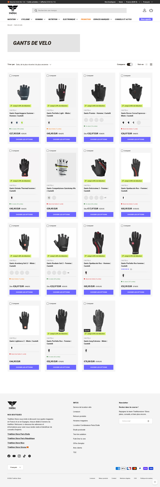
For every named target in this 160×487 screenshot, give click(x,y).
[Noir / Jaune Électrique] (22, 123)
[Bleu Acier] (91, 198)
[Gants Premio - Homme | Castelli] (98, 92)
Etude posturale (79, 430)
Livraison (76, 412)
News (121, 2)
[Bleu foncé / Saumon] (86, 198)
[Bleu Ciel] (96, 198)
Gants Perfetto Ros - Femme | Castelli (59, 342)
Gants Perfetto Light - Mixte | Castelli (59, 114)
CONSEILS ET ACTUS (123, 19)
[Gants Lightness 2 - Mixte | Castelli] (24, 320)
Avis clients (77, 448)
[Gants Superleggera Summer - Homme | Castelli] (24, 92)
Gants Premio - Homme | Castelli (97, 113)
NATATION (11, 19)
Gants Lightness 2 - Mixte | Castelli (23, 341)
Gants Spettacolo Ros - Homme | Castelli (97, 264)
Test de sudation (79, 434)
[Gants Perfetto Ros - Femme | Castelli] (61, 320)
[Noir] (12, 123)
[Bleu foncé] (128, 123)
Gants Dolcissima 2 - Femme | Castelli (96, 189)
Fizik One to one (79, 439)
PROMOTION (86, 19)
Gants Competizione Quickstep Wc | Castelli (61, 189)
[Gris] (102, 120)
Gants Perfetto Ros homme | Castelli (132, 264)
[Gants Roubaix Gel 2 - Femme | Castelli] (61, 242)
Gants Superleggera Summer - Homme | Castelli (22, 114)
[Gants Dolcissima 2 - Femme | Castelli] (98, 167)
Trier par (11, 64)
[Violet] (102, 198)
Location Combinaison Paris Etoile (86, 425)
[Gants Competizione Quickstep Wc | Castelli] (61, 167)
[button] (151, 10)
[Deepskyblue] (54, 198)
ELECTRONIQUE (69, 19)
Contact (114, 478)
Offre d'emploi (78, 443)
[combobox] (79, 10)
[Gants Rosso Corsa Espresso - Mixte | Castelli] (136, 92)
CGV (135, 478)
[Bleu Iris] (64, 273)
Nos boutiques (110, 2)
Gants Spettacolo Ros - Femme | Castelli (134, 189)
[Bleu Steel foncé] (17, 273)
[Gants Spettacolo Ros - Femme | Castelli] (136, 167)
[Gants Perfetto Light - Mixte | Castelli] (61, 92)
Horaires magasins (80, 421)
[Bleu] (96, 120)
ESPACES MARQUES (101, 19)
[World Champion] (49, 198)
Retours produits (79, 416)
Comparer (121, 64)
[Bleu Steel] (139, 123)
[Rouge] (54, 273)
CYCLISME (25, 19)
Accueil (9, 25)
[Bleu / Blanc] (17, 123)
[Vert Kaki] (27, 273)
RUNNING (39, 19)
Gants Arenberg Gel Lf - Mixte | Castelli (22, 264)
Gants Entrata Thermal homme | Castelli (22, 189)
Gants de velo (18, 25)
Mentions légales (125, 478)
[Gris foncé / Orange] (22, 273)
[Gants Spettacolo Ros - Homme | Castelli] (98, 242)
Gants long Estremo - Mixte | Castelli (95, 342)
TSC (74, 452)
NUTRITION (52, 19)
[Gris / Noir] (134, 123)
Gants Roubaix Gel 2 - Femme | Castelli (59, 264)
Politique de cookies (146, 478)
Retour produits (103, 478)
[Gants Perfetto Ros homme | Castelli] (136, 242)
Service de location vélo (82, 407)
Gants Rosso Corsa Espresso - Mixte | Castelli (133, 114)
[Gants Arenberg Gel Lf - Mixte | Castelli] (24, 242)
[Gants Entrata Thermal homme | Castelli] (24, 167)
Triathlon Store (16, 478)
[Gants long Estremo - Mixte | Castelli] (98, 320)
